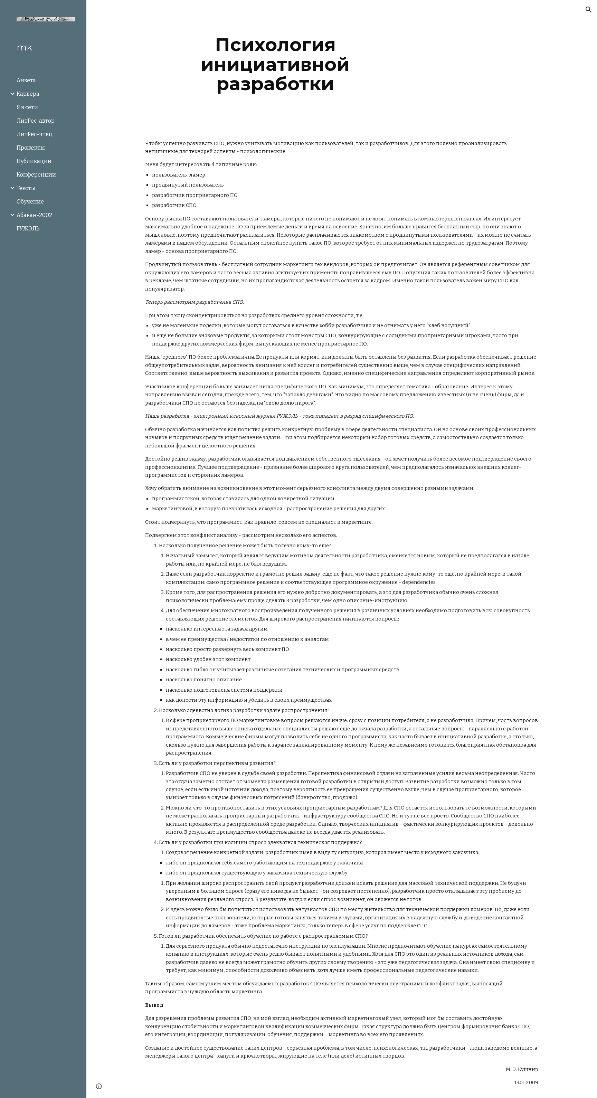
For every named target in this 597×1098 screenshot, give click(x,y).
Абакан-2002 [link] (34, 215)
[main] (275, 64)
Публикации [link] (34, 161)
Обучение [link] (30, 201)
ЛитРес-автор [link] (36, 120)
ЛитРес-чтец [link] (35, 134)
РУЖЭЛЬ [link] (28, 228)
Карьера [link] (28, 94)
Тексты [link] (26, 188)
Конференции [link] (36, 174)
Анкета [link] (26, 80)
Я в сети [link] (27, 107)
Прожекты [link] (31, 147)
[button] (588, 9)
